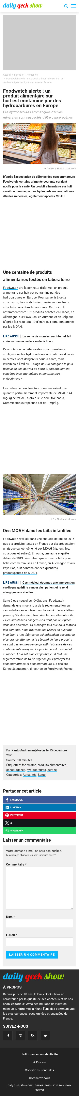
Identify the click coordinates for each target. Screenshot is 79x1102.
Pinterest (16, 815)
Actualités (29, 775)
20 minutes (24, 760)
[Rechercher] (66, 7)
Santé (42, 775)
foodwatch (29, 765)
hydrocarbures (12, 297)
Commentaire (16, 864)
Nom (10, 917)
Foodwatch (10, 288)
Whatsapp (16, 830)
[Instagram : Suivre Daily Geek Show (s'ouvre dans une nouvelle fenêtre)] (20, 1035)
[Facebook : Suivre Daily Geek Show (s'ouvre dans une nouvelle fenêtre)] (8, 1035)
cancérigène (24, 548)
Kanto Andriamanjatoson (28, 750)
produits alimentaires (52, 765)
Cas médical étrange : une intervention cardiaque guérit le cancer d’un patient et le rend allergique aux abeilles (39, 587)
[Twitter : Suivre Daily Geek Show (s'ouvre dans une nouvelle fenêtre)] (45, 1035)
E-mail (11, 935)
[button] (73, 6)
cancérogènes (15, 770)
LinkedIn (15, 807)
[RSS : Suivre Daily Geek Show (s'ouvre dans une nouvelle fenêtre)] (33, 1035)
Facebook (16, 799)
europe (52, 770)
